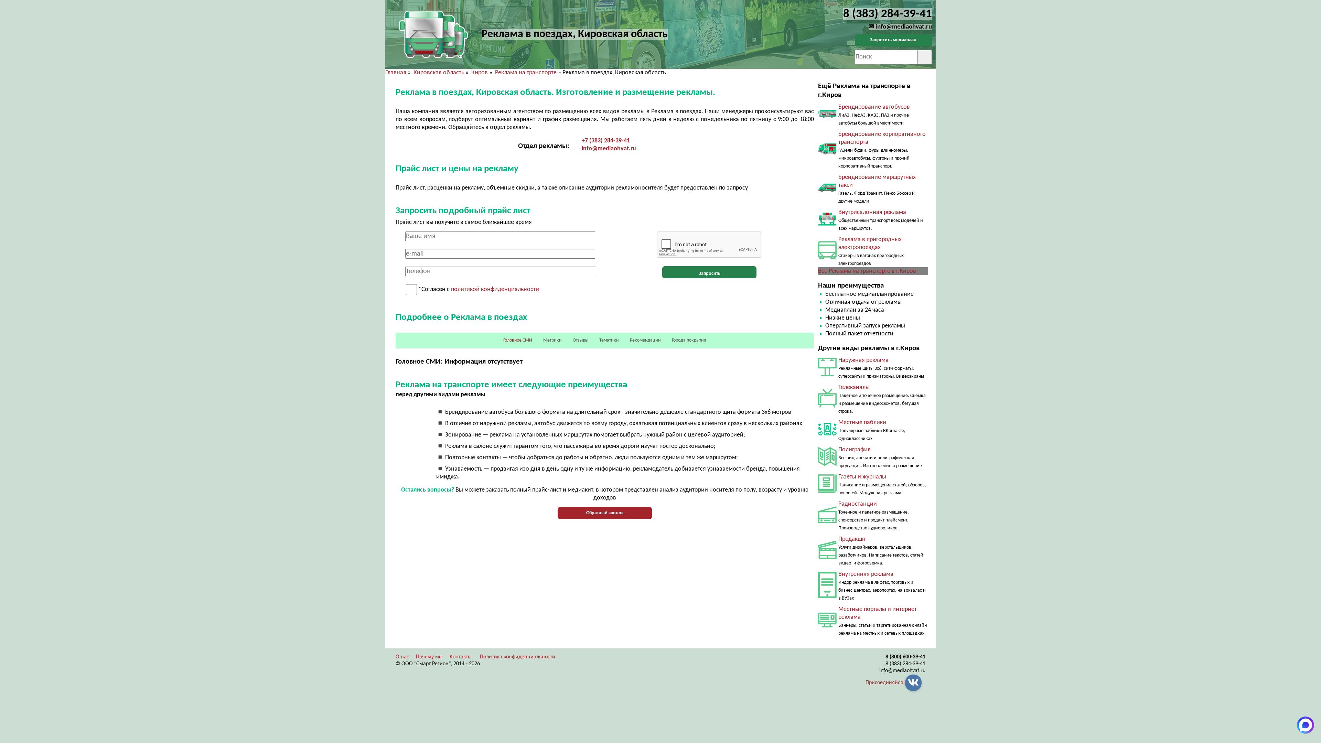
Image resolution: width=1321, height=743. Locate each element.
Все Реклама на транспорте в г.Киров (867, 271)
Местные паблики (862, 422)
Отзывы (580, 340)
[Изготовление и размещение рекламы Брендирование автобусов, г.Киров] (827, 119)
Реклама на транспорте (526, 72)
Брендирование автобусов (874, 107)
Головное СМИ (517, 340)
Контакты (461, 657)
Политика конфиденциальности (517, 657)
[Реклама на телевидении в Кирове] (827, 406)
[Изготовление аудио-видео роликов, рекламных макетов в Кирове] (827, 557)
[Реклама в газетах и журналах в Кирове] (827, 491)
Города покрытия (689, 340)
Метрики (552, 340)
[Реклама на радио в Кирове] (827, 521)
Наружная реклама (863, 360)
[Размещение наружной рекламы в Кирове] (827, 375)
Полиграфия (854, 449)
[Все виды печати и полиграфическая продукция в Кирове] (827, 464)
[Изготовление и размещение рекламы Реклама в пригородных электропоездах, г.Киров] (827, 258)
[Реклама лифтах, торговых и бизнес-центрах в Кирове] (827, 596)
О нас (402, 657)
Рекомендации (645, 340)
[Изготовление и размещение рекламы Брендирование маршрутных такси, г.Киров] (827, 193)
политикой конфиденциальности (495, 290)
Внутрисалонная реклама (872, 212)
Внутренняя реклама (865, 574)
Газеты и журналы (862, 477)
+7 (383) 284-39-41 (606, 141)
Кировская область (439, 72)
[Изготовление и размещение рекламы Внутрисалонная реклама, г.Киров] (827, 225)
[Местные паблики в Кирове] (827, 437)
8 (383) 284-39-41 (905, 664)
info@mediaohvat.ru (609, 149)
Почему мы (429, 657)
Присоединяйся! (885, 683)
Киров (479, 72)
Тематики (609, 340)
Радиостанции (857, 504)
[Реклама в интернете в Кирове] (827, 626)
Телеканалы (854, 387)
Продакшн (852, 539)
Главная (395, 72)
